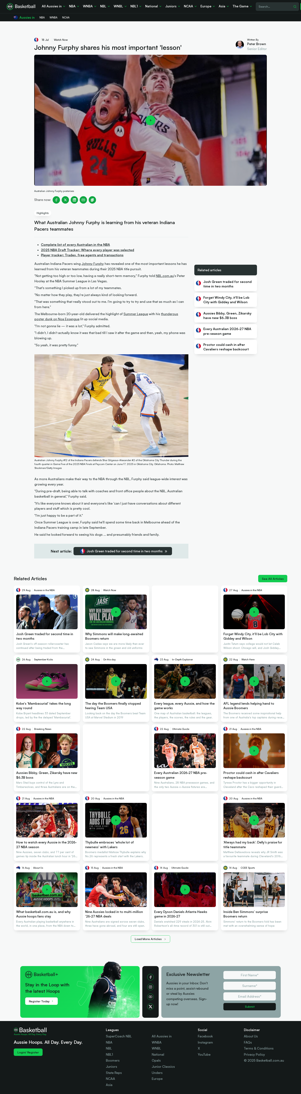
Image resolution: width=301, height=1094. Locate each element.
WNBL (156, 1048)
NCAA (110, 1079)
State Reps (114, 1073)
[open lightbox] (150, 120)
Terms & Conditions (259, 1048)
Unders (157, 1073)
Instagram (205, 1042)
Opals (156, 1060)
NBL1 (109, 1054)
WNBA (157, 1042)
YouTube (204, 1054)
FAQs (248, 1042)
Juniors (111, 1066)
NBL (109, 1048)
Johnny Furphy (92, 264)
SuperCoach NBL (119, 1036)
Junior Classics (163, 1066)
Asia (109, 1085)
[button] (82, 987)
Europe (157, 1079)
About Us (251, 1036)
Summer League (135, 314)
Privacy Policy (254, 1054)
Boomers (113, 1060)
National (158, 1054)
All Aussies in (162, 1036)
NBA (109, 1042)
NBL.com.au (165, 276)
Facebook (205, 1036)
